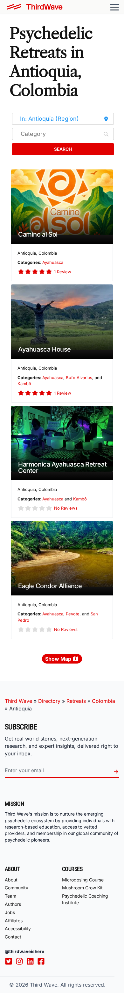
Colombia (103, 701)
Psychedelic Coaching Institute (85, 899)
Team (10, 896)
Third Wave (18, 701)
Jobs (10, 912)
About (11, 879)
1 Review (62, 271)
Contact (13, 936)
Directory (49, 701)
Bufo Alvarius (79, 377)
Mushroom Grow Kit (82, 887)
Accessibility (18, 928)
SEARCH (63, 149)
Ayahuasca (52, 262)
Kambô (24, 383)
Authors (13, 904)
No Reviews (66, 508)
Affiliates (14, 920)
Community (16, 887)
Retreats (76, 701)
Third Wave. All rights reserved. (68, 985)
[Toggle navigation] (114, 7)
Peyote (72, 613)
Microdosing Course (83, 879)
